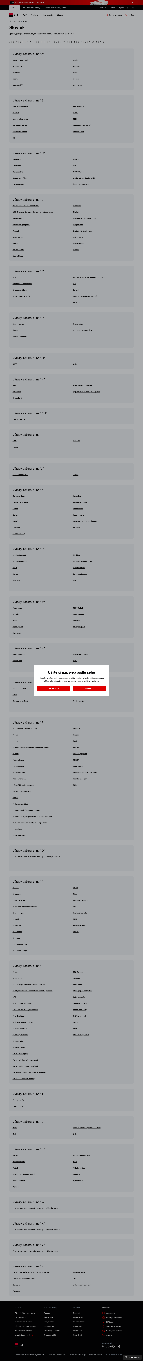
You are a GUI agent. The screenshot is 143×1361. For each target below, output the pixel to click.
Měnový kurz (18, 627)
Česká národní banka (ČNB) (84, 178)
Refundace (17, 894)
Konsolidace (78, 509)
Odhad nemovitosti (20, 701)
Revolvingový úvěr (20, 944)
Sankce (16, 972)
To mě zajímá (39, 2)
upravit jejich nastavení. (90, 681)
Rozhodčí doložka (80, 913)
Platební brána (18, 760)
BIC (14, 138)
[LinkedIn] (111, 1346)
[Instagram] (107, 1346)
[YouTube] (118, 1346)
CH (39, 42)
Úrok (14, 1134)
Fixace (15, 330)
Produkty (34, 15)
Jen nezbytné (53, 688)
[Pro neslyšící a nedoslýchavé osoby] (128, 8)
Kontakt (112, 8)
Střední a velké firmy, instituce (56, 8)
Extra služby (48, 15)
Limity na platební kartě (82, 561)
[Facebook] (104, 1346)
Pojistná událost (19, 835)
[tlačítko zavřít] (132, 2)
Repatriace (17, 925)
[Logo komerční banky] (14, 15)
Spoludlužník (18, 1041)
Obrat (15, 695)
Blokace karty (78, 106)
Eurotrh (76, 290)
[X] (114, 1346)
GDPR (15, 364)
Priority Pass (78, 766)
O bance (60, 15)
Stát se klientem (115, 15)
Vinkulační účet (19, 1181)
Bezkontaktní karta (20, 119)
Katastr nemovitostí (20, 502)
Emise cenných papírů (21, 296)
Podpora (103, 8)
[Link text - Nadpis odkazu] (19, 1345)
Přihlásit (131, 15)
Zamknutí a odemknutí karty (24, 1279)
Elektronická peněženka (22, 284)
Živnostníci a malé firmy (31, 8)
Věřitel (15, 1168)
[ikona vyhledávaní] (133, 8)
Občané (14, 8)
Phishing (16, 754)
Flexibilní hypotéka (20, 336)
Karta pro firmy (19, 496)
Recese (16, 888)
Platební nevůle (19, 773)
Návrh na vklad (18, 654)
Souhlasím (89, 688)
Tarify (25, 15)
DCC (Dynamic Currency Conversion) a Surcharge (33, 212)
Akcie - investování (20, 60)
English (121, 8)
